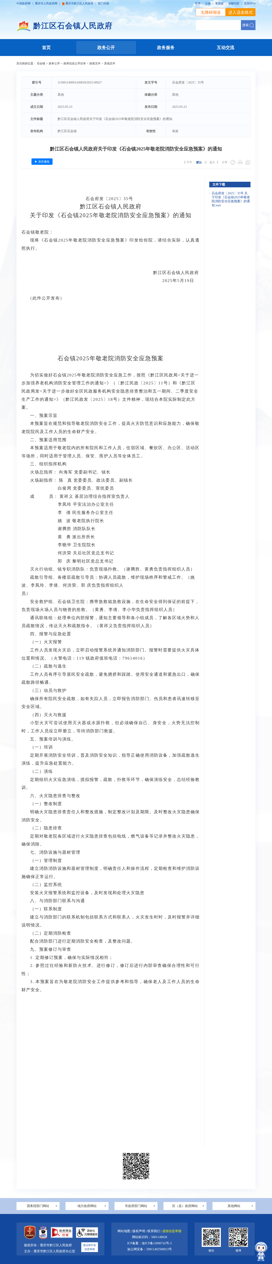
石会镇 (41, 63)
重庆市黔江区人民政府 (79, 3)
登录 (198, 3)
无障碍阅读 (211, 12)
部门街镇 (103, 3)
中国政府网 (23, 3)
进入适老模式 (240, 12)
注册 (208, 3)
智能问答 (233, 3)
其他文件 (109, 63)
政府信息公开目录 (75, 63)
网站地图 (124, 1231)
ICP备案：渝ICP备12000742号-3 (149, 1243)
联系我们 (154, 1231)
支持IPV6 (249, 3)
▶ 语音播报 (42, 161)
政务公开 (54, 63)
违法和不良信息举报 (89, 1247)
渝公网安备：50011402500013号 (149, 1249)
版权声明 (139, 1231)
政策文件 (95, 63)
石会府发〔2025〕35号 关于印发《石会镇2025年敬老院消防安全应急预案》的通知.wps (231, 199)
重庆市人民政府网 (46, 3)
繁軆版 (219, 3)
